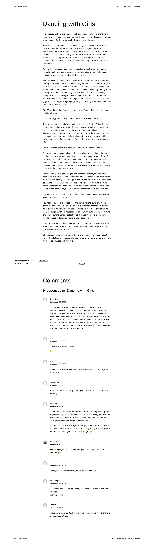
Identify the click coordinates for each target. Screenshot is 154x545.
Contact (136, 6)
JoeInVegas (55, 481)
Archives (127, 6)
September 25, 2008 (58, 302)
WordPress (135, 538)
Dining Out (83, 264)
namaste (53, 441)
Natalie (53, 505)
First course (43, 261)
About (119, 6)
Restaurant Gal (20, 6)
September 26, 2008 (58, 444)
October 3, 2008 (56, 508)
